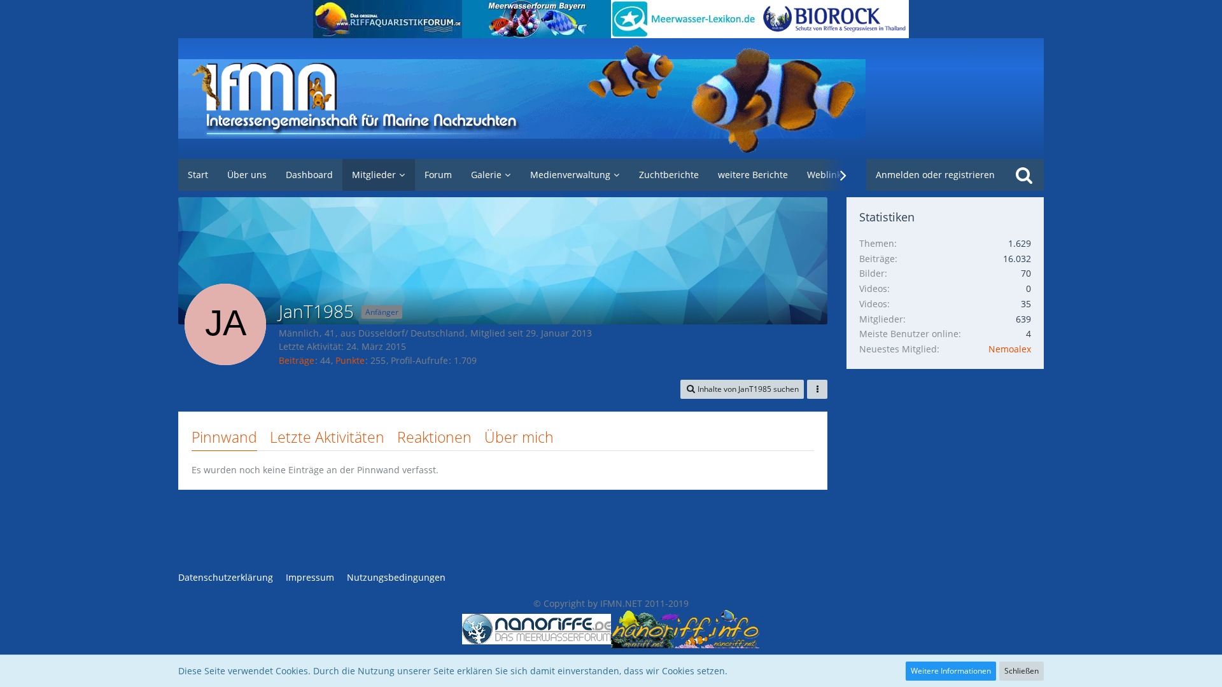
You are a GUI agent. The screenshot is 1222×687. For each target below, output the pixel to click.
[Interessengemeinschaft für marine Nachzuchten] (611, 98)
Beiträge (296, 360)
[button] (742, 389)
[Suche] (1024, 175)
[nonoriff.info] (685, 629)
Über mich (519, 437)
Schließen (1021, 670)
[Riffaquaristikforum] (387, 19)
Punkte (350, 360)
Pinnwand (224, 437)
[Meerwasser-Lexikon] (685, 19)
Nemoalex (1009, 349)
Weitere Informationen (951, 670)
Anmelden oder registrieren (935, 175)
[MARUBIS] (834, 19)
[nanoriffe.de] (536, 629)
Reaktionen (434, 437)
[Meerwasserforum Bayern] (536, 19)
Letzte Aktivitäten (327, 437)
